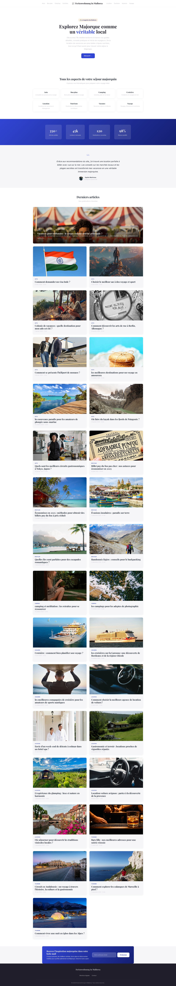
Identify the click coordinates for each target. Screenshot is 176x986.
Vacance (124, 3)
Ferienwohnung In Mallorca (87, 3)
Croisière (65, 3)
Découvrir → (88, 56)
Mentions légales (84, 975)
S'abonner (123, 955)
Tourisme (117, 3)
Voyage (131, 3)
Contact (94, 975)
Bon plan (50, 3)
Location (109, 3)
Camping (57, 3)
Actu (43, 3)
